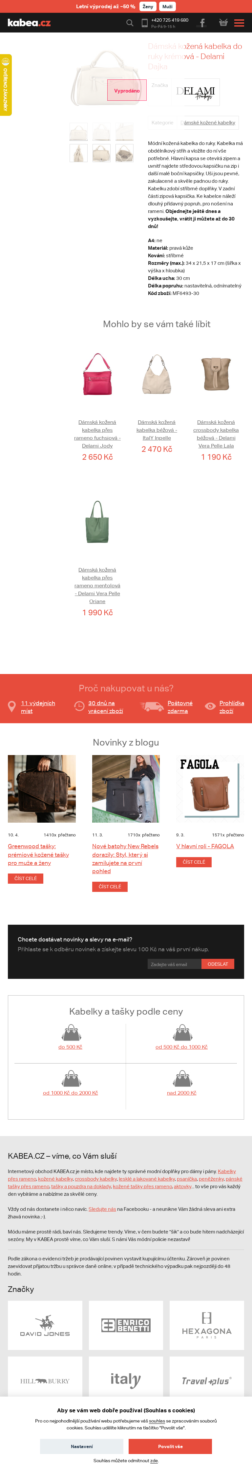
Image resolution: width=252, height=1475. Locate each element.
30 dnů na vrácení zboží (105, 707)
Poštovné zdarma (180, 707)
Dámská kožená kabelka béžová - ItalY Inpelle (156, 430)
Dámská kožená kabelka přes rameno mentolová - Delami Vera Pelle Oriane (97, 585)
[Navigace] (237, 23)
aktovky (182, 1186)
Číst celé (25, 878)
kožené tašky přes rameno (142, 1186)
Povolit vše (170, 1446)
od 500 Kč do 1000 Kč (182, 1047)
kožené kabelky (55, 1179)
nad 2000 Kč (182, 1093)
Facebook (202, 22)
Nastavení (82, 1446)
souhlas (157, 1420)
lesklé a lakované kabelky (147, 1179)
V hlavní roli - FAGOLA (205, 846)
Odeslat (218, 964)
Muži (167, 6)
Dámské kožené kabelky (207, 122)
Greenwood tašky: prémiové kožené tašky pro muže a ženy (38, 854)
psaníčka (187, 1179)
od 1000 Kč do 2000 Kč (70, 1093)
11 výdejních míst (38, 707)
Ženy (148, 6)
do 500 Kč (70, 1047)
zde (154, 1460)
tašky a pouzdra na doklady (81, 1186)
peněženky (211, 1179)
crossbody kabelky (96, 1179)
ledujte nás (104, 1209)
